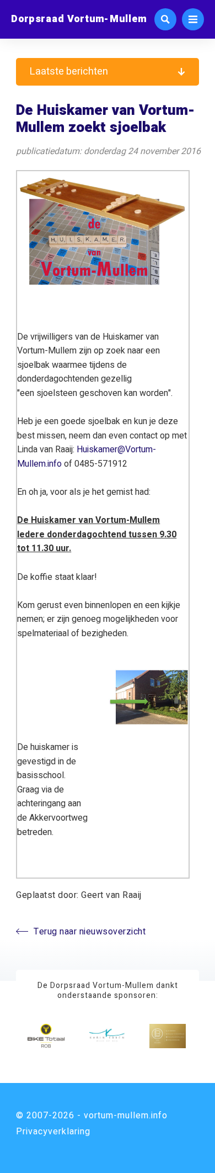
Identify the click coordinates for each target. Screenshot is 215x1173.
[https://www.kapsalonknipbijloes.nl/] (167, 1036)
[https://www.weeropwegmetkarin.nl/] (107, 1036)
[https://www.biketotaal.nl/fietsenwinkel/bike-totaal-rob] (46, 1036)
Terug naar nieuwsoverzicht (90, 931)
